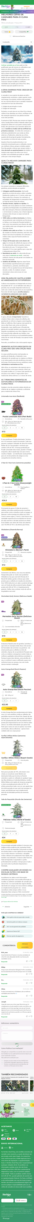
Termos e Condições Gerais (27, 1114)
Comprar (9, 435)
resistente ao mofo (16, 255)
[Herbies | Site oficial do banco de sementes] (9, 7)
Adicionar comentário (24, 945)
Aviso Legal (3, 897)
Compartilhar (22, 31)
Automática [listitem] (14, 11)
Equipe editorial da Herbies (10, 901)
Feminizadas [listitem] (5, 11)
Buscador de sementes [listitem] (22, 12)
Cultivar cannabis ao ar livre (10, 65)
